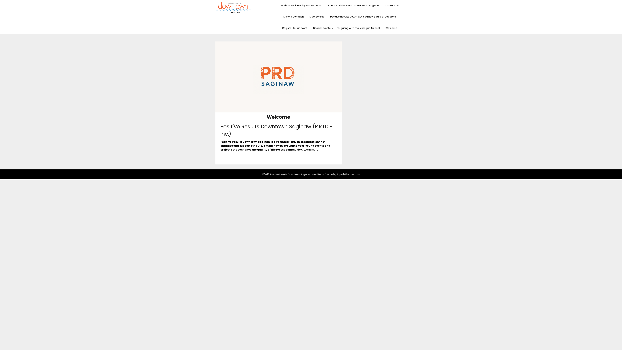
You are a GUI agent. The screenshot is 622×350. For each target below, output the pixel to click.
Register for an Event (294, 28)
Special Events (322, 28)
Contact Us (392, 5)
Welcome (391, 28)
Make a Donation (293, 16)
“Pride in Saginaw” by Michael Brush (301, 5)
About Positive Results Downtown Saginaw (353, 5)
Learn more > (312, 150)
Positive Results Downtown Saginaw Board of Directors (363, 16)
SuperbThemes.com (348, 174)
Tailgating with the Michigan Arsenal (358, 28)
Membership (317, 16)
